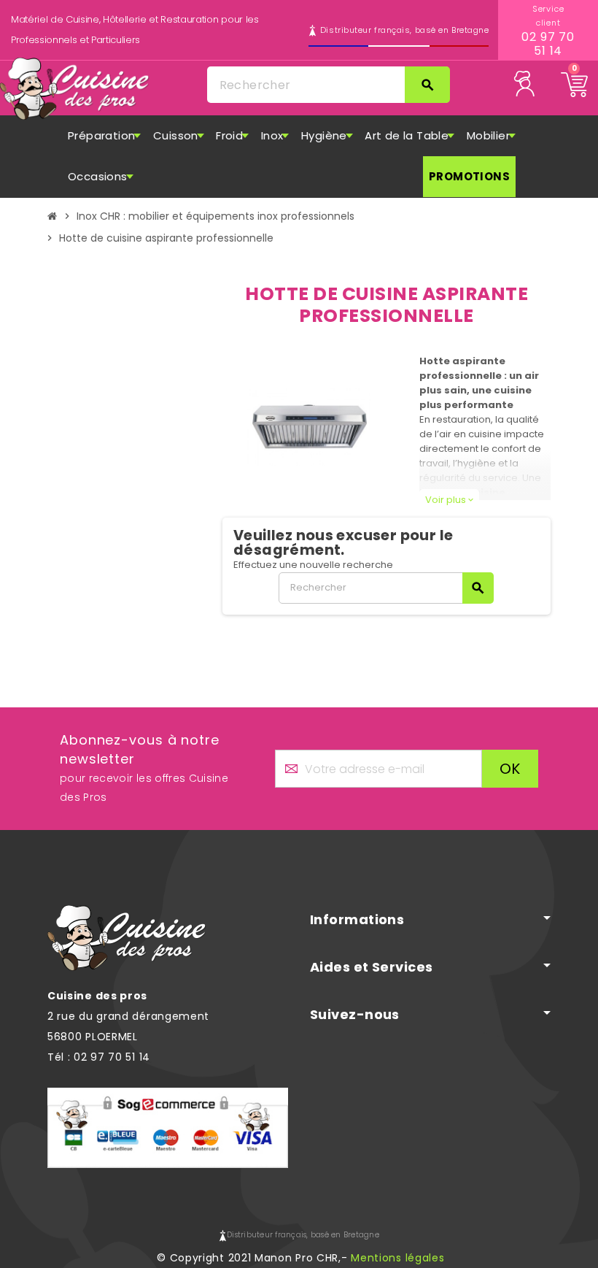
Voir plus (449, 500)
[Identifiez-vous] (531, 83)
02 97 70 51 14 (548, 44)
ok (510, 768)
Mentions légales (397, 1257)
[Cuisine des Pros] (75, 89)
